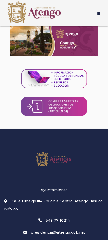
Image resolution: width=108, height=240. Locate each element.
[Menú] (98, 13)
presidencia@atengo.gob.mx (57, 232)
